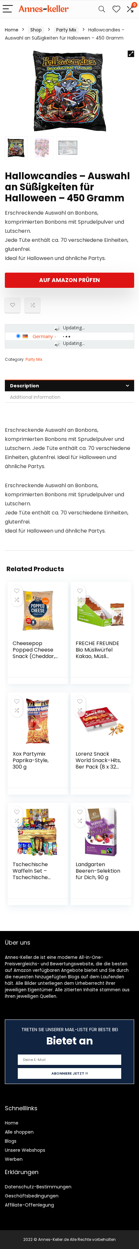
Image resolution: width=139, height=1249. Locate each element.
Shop (36, 30)
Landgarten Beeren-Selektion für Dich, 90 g (98, 871)
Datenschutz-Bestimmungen (38, 1187)
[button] (131, 54)
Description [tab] (24, 386)
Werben (14, 1159)
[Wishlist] (116, 9)
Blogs (10, 1141)
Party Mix (66, 30)
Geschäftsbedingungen (32, 1196)
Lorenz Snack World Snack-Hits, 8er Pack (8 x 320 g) (98, 763)
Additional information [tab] (35, 397)
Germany (43, 336)
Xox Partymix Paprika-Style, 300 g (30, 760)
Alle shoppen (19, 1132)
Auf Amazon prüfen (69, 280)
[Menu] (8, 9)
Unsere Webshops (25, 1150)
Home (11, 30)
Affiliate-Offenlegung (29, 1205)
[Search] (102, 9)
